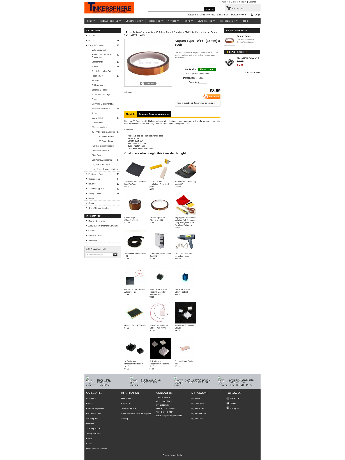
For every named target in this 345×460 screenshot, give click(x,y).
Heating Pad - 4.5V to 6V (135, 325)
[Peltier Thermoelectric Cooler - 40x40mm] (160, 323)
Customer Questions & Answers (154, 114)
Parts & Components (107, 22)
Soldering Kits (153, 22)
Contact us (126, 403)
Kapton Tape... (244, 36)
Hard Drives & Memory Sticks (105, 169)
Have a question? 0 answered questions (196, 103)
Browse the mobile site (172, 455)
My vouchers (197, 418)
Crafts (91, 203)
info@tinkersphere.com (172, 416)
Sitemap (252, 2)
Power (94, 99)
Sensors (95, 80)
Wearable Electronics (101, 108)
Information (93, 216)
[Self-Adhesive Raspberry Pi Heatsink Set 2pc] (135, 359)
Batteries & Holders (100, 90)
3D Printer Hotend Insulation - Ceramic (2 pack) (159, 184)
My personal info (198, 413)
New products (127, 398)
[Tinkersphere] (109, 8)
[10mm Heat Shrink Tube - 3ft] (135, 251)
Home (88, 22)
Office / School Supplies (98, 208)
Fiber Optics (97, 155)
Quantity (192, 82)
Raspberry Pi (97, 76)
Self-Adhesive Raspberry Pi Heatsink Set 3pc (159, 363)
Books (245, 21)
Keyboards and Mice (101, 164)
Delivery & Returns (96, 221)
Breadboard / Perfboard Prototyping (102, 56)
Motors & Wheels (99, 50)
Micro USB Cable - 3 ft (248, 58)
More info (130, 114)
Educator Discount (96, 235)
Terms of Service (128, 408)
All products (93, 35)
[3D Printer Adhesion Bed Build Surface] (135, 179)
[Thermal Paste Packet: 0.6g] (185, 359)
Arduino (95, 66)
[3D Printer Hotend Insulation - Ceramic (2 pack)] (160, 179)
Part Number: (190, 78)
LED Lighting (97, 118)
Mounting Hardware (100, 150)
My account (199, 392)
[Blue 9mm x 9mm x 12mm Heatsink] (185, 287)
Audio (94, 113)
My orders (195, 398)
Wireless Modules (99, 127)
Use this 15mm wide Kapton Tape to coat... (246, 40)
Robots (185, 22)
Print (130, 92)
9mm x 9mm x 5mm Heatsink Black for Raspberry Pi (158, 291)
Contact (242, 2)
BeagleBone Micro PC (101, 71)
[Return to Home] (126, 32)
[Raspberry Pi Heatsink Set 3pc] (185, 323)
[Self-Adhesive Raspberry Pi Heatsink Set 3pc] (160, 359)
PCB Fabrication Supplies (103, 146)
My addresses (197, 408)
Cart (237, 8)
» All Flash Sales (252, 72)
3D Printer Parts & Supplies (103, 132)
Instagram (234, 408)
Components (97, 62)
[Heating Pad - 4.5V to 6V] (135, 323)
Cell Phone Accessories (102, 160)
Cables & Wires (98, 85)
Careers (92, 231)
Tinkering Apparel (226, 22)
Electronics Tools (132, 22)
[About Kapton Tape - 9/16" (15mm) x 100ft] (229, 40)
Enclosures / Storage (101, 94)
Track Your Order (228, 2)
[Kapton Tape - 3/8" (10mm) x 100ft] (160, 215)
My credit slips (197, 403)
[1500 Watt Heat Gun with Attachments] (185, 251)
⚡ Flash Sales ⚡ (236, 52)
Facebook (234, 398)
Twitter (233, 403)
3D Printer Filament (107, 136)
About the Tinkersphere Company (103, 226)
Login (258, 14)
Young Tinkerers (203, 22)
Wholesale (92, 240)
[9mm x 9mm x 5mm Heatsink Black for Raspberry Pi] (160, 287)
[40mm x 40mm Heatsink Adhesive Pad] (135, 287)
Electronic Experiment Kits (103, 104)
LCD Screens (98, 122)
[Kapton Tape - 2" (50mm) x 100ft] (135, 215)
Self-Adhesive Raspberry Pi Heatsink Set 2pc (134, 363)
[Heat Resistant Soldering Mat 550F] (185, 179)
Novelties (170, 22)
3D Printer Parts (106, 141)
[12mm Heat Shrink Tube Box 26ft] (160, 251)
